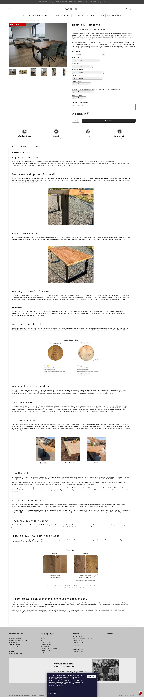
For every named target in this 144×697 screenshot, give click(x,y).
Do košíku (109, 120)
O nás (42, 652)
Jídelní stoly (44, 639)
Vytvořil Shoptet (125, 695)
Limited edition (45, 643)
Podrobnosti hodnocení (99, 29)
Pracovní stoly (45, 646)
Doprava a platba (14, 647)
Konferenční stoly (46, 645)
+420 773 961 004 (78, 651)
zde (62, 685)
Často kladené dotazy (15, 638)
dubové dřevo (94, 163)
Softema (133, 695)
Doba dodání (12, 649)
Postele (43, 641)
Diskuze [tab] (36, 146)
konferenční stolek (88, 603)
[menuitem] (26, 15)
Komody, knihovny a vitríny (49, 648)
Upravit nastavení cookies (44, 695)
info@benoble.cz (78, 640)
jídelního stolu (42, 178)
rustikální (41, 540)
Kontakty (11, 651)
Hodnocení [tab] (24, 146)
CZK (10, 8)
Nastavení (53, 693)
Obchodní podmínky (15, 644)
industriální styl (89, 162)
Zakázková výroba (46, 650)
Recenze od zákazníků (15, 653)
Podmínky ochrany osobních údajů (19, 640)
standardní (89, 540)
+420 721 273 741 (78, 642)
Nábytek (43, 637)
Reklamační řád (13, 642)
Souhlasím (91, 676)
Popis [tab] (13, 146)
